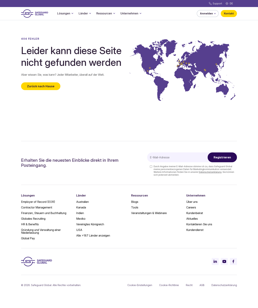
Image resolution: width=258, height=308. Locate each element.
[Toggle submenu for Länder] (90, 13)
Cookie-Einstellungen (139, 285)
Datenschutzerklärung (210, 172)
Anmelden (206, 13)
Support (217, 3)
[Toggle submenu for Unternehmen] (140, 13)
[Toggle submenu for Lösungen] (72, 13)
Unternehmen (129, 13)
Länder (83, 13)
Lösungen (63, 13)
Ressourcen (104, 13)
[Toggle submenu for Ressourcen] (114, 13)
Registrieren (222, 157)
